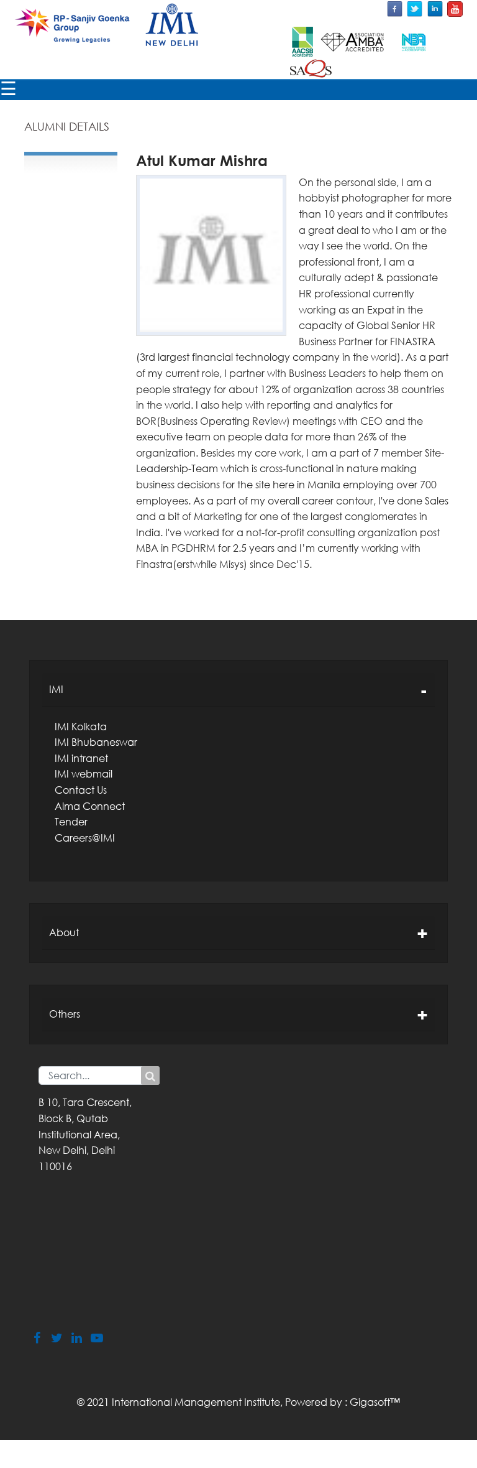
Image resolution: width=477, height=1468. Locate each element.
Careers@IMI (85, 838)
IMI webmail (83, 774)
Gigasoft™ (375, 1402)
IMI (56, 689)
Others (64, 1014)
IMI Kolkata (81, 726)
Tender (71, 821)
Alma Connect (90, 806)
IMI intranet (81, 758)
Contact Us (81, 790)
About (64, 932)
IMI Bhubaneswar (96, 742)
